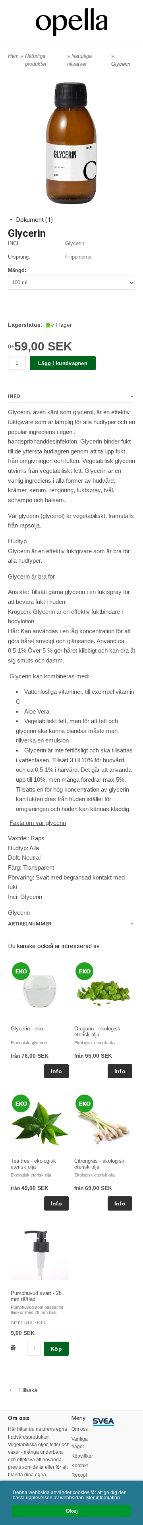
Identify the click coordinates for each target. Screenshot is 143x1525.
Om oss (80, 1429)
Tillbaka (25, 1390)
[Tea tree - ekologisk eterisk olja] (21, 1103)
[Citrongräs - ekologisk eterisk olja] (84, 1103)
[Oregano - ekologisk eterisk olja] (84, 971)
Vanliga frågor (80, 1442)
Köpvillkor (82, 1456)
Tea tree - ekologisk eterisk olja (33, 1164)
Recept (79, 1475)
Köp (56, 1349)
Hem (13, 56)
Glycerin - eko (27, 1029)
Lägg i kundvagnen (62, 363)
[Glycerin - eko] (21, 971)
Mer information (103, 1497)
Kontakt (80, 1465)
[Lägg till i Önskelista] (13, 1347)
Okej (72, 1511)
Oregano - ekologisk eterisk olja (97, 1032)
